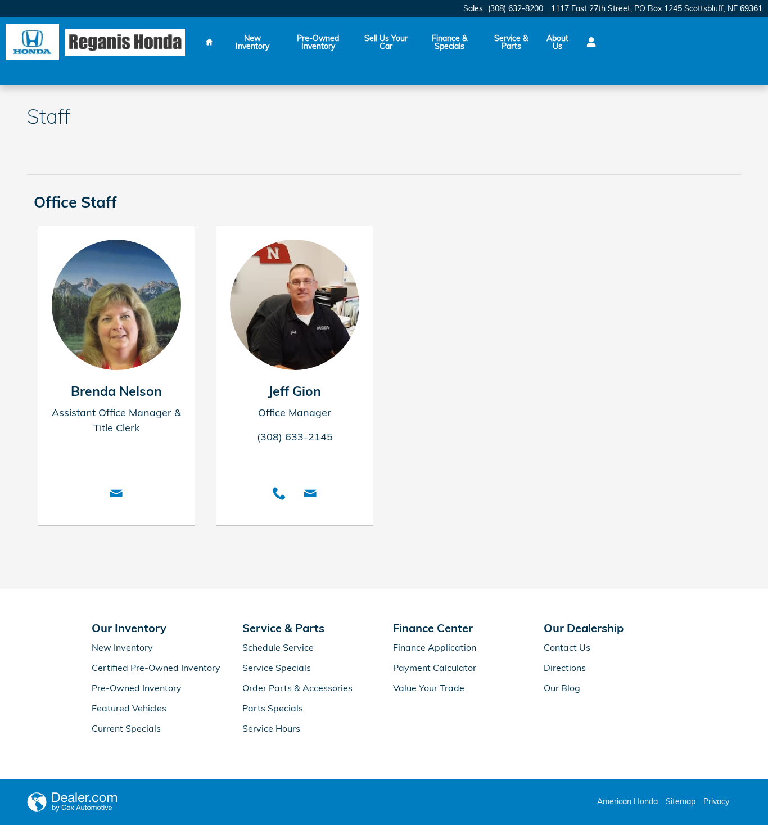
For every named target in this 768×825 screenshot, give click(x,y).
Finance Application (434, 647)
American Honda (627, 801)
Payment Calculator (434, 667)
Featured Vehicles (129, 708)
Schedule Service (278, 647)
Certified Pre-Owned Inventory (156, 667)
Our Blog (562, 687)
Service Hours (271, 728)
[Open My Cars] (588, 42)
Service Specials (276, 667)
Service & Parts (511, 42)
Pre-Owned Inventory (318, 42)
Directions (565, 667)
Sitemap (680, 801)
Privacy (716, 801)
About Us (557, 42)
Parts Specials (272, 708)
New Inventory (252, 42)
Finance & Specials (449, 42)
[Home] (32, 42)
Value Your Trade (428, 687)
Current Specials (126, 728)
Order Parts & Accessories (297, 687)
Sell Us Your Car (386, 42)
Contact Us (567, 647)
